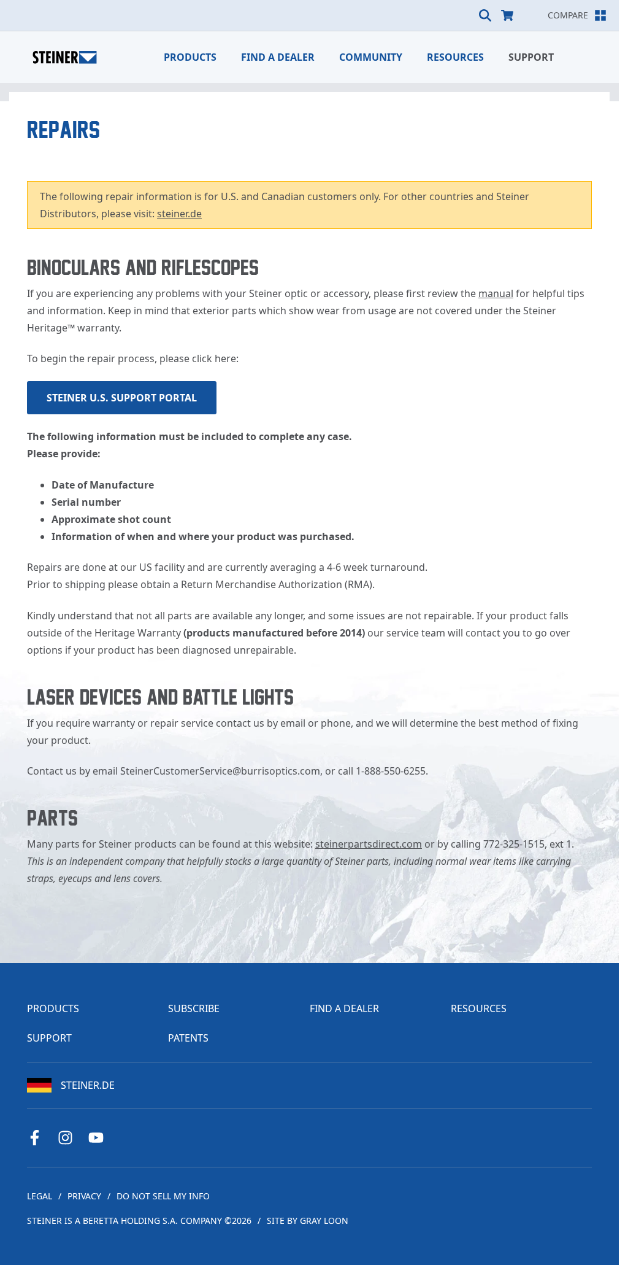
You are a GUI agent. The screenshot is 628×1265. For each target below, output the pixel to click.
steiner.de (179, 213)
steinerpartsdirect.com (368, 844)
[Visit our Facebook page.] (39, 1137)
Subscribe (194, 1008)
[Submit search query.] (485, 15)
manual (495, 293)
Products (190, 57)
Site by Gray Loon (307, 1220)
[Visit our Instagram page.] (70, 1137)
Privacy (84, 1196)
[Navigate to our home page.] (64, 57)
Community (370, 57)
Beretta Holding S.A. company (152, 1220)
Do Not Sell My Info (163, 1196)
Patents (188, 1038)
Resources (455, 57)
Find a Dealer (278, 57)
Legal (39, 1196)
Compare (568, 15)
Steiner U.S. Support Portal (122, 397)
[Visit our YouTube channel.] (100, 1137)
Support (531, 57)
